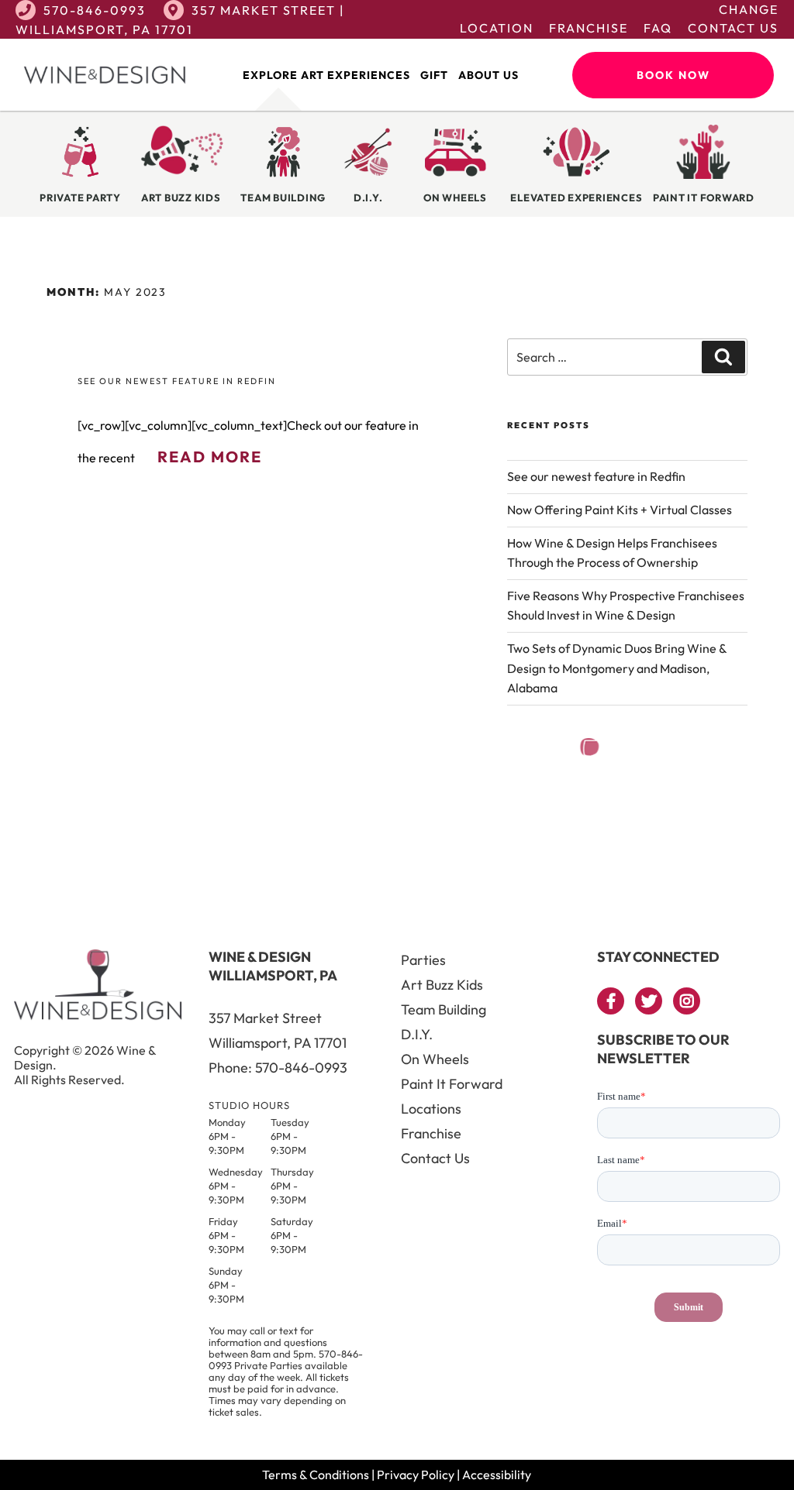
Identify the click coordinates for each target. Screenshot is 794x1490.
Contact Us (733, 28)
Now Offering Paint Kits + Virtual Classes (619, 509)
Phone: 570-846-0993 (278, 1067)
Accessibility (496, 1474)
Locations (431, 1109)
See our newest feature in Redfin (177, 381)
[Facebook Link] (610, 1001)
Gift (434, 75)
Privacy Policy (415, 1474)
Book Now (673, 75)
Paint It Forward (451, 1084)
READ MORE (209, 456)
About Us (488, 75)
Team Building (443, 1009)
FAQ (658, 28)
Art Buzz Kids (442, 985)
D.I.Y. (417, 1034)
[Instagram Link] (686, 1001)
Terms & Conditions (315, 1474)
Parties (423, 960)
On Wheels (435, 1059)
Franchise (588, 28)
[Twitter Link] (648, 1001)
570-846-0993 (94, 10)
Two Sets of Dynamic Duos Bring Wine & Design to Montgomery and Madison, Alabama (617, 667)
